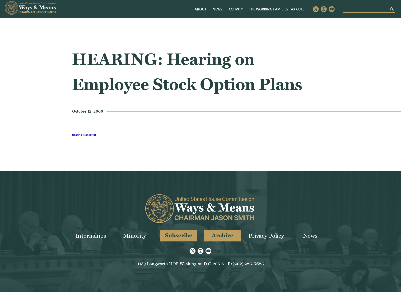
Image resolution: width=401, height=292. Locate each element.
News (217, 9)
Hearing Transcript (84, 134)
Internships (91, 235)
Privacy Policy (266, 235)
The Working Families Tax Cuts (277, 9)
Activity (235, 9)
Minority (134, 235)
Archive (222, 235)
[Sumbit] (392, 8)
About (200, 9)
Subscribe (178, 235)
